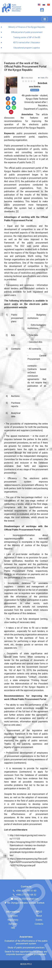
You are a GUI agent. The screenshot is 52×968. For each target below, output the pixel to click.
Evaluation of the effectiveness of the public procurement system (26, 942)
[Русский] (43, 4)
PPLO (29, 964)
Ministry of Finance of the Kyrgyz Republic (26, 27)
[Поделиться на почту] (11, 112)
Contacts (39, 924)
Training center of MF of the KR (26, 37)
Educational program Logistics (27, 48)
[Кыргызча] (48, 4)
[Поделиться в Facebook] (8, 98)
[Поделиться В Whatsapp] (14, 107)
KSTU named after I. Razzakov (26, 42)
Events (39, 919)
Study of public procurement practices (26, 947)
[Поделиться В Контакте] (14, 103)
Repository (13, 919)
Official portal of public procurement (26, 32)
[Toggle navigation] (45, 19)
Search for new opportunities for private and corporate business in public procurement (26, 953)
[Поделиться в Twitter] (13, 98)
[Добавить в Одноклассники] (8, 103)
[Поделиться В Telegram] (8, 107)
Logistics (13, 915)
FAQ (13, 928)
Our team (13, 924)
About (39, 915)
